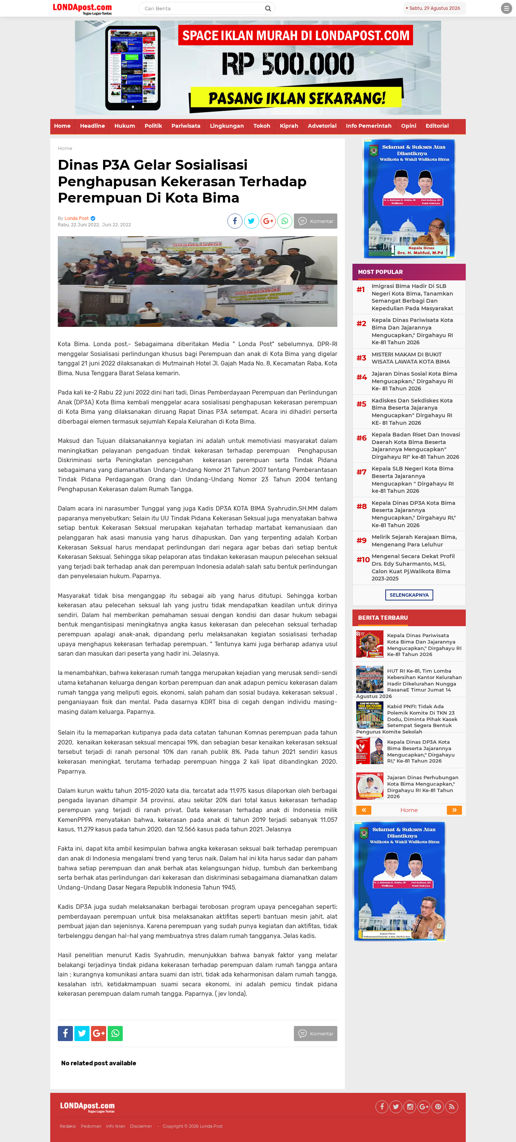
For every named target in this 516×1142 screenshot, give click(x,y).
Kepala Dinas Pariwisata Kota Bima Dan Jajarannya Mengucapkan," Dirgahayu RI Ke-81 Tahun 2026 (412, 331)
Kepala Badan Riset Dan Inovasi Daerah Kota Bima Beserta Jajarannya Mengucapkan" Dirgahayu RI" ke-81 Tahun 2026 (416, 445)
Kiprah (289, 125)
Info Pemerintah (369, 125)
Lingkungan (227, 125)
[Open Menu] (506, 8)
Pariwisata (186, 125)
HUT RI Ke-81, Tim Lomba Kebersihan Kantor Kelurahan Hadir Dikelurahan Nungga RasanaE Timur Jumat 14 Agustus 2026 (409, 683)
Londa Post (211, 1126)
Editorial (437, 125)
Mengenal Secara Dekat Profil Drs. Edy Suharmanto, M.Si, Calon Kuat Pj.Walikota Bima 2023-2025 (413, 567)
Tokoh (261, 125)
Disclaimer (141, 1126)
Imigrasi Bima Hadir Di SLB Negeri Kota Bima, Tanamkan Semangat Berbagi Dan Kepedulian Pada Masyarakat (412, 297)
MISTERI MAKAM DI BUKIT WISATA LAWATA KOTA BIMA (411, 358)
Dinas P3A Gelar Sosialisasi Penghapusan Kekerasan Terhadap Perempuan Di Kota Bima (182, 181)
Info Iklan (115, 1126)
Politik (153, 125)
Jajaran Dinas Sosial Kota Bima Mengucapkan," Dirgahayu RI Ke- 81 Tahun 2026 (414, 381)
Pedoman (91, 1126)
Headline (92, 125)
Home (62, 125)
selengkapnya (409, 595)
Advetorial (322, 125)
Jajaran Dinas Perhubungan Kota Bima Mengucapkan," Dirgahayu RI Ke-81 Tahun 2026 (423, 787)
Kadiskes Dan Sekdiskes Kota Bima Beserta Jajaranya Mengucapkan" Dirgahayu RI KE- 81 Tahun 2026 (412, 411)
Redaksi (68, 1126)
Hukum (124, 125)
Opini (408, 125)
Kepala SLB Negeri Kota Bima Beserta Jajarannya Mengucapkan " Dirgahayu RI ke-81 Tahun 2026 (413, 479)
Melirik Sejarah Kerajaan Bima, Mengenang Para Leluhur (414, 541)
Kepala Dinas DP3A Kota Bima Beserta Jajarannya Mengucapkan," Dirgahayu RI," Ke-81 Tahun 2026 (414, 514)
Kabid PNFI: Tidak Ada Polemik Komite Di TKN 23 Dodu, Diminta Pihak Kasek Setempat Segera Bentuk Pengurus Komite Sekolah (406, 719)
